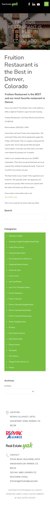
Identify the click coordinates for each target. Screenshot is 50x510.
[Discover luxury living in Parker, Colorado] (10, 4)
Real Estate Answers (17, 333)
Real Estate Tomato (26, 498)
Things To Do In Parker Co (19, 362)
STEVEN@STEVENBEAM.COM (24, 481)
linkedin (34, 4)
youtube (39, 4)
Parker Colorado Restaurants (20, 316)
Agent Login (21, 494)
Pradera (12, 327)
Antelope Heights (16, 236)
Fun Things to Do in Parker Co (20, 259)
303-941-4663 (17, 472)
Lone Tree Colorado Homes (19, 287)
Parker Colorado (15, 299)
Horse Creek (14, 276)
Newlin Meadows (15, 293)
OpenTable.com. (11, 197)
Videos (11, 367)
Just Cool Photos (15, 281)
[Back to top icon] (44, 504)
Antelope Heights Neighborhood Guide (24, 241)
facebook (29, 4)
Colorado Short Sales (17, 253)
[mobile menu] (46, 4)
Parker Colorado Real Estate (20, 310)
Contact (14, 455)
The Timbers (14, 356)
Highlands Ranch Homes (18, 264)
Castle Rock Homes (16, 247)
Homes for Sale (15, 270)
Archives (7, 386)
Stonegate (13, 350)
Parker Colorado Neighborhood (21, 304)
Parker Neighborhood (17, 322)
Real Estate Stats (15, 339)
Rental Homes (14, 344)
